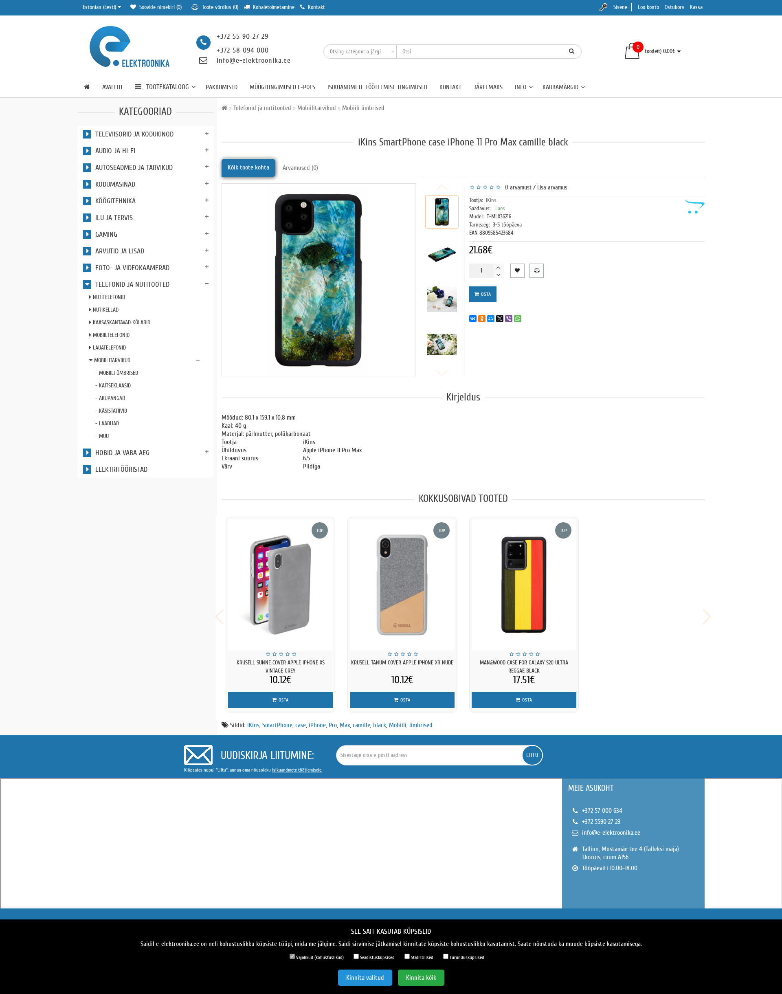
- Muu (102, 436)
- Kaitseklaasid (113, 385)
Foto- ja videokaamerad (130, 268)
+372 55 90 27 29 (242, 36)
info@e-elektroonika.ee (254, 60)
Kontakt (450, 87)
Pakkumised (221, 87)
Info (520, 87)
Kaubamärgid (560, 87)
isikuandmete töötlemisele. (297, 770)
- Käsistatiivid (111, 410)
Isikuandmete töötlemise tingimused (377, 87)
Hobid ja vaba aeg (120, 453)
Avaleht (112, 87)
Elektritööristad (119, 469)
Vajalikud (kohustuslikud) (319, 957)
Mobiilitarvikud (111, 360)
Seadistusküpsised (377, 957)
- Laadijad (107, 423)
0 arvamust (517, 187)
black (379, 725)
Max (345, 725)
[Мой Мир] (490, 318)
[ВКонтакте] (473, 318)
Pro (333, 725)
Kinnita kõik (421, 977)
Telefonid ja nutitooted (130, 284)
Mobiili (397, 725)
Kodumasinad (113, 184)
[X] (499, 318)
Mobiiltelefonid (110, 335)
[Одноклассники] (481, 318)
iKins (491, 200)
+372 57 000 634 (602, 810)
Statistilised (421, 957)
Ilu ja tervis (112, 217)
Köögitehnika (113, 201)
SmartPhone (277, 725)
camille (361, 725)
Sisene (620, 7)
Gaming (104, 234)
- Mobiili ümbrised (116, 372)
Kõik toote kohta (248, 167)
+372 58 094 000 (243, 50)
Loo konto (648, 7)
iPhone (317, 725)
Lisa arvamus (552, 187)
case (300, 725)
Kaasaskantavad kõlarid (120, 322)
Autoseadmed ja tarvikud (132, 167)
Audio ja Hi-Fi (113, 151)
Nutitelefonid (108, 297)
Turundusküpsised (466, 957)
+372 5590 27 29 (601, 821)
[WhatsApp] (517, 318)
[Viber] (508, 318)
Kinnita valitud (365, 977)
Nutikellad (105, 309)
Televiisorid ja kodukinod (132, 134)
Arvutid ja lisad (117, 251)
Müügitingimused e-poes (282, 87)
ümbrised (421, 725)
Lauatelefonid (108, 347)
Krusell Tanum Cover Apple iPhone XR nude (402, 662)
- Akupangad (110, 398)
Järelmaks (488, 87)
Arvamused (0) (300, 168)
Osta (485, 294)
